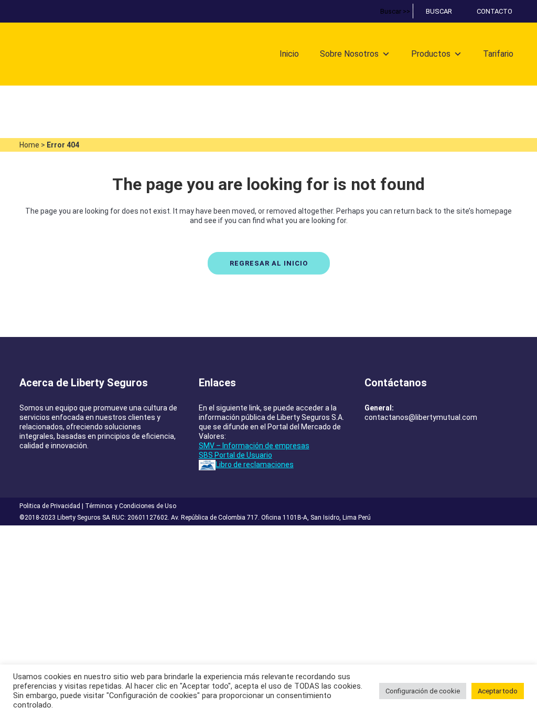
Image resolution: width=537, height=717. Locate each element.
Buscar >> (395, 11)
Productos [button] (430, 54)
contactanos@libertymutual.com (420, 417)
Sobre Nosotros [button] (349, 54)
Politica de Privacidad (49, 506)
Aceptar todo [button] (498, 691)
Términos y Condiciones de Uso (130, 506)
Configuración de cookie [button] (422, 691)
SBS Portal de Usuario (235, 455)
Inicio (289, 54)
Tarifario (498, 54)
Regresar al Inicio (269, 263)
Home (29, 145)
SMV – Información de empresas (254, 445)
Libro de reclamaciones (255, 464)
